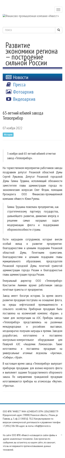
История (8, 134)
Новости (20, 77)
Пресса (19, 84)
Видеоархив (23, 99)
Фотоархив (23, 91)
